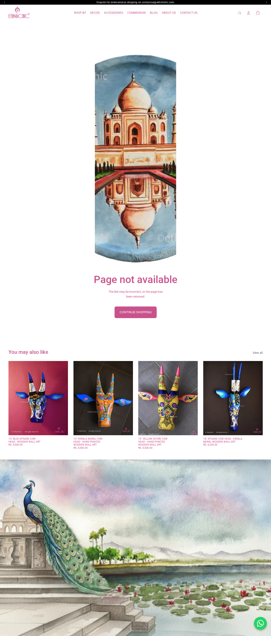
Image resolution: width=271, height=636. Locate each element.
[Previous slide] (14, 398)
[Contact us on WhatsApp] (260, 623)
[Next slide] (61, 398)
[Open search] (239, 13)
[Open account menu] (248, 13)
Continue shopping (136, 312)
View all (258, 352)
